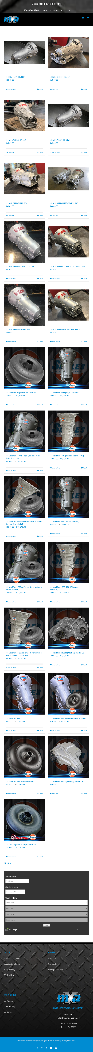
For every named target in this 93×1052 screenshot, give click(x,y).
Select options (11, 89)
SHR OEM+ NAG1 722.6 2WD (16, 77)
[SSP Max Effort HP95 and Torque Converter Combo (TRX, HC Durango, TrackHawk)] (24, 628)
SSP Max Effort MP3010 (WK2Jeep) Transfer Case (67, 652)
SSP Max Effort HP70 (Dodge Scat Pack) (64, 392)
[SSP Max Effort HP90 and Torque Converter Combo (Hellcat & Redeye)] (24, 562)
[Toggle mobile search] (83, 18)
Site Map (58, 1040)
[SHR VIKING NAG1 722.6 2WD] (68, 115)
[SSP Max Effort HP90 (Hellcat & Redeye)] (68, 497)
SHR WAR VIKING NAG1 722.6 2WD (18, 329)
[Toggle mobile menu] (88, 18)
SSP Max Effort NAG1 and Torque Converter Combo (68, 718)
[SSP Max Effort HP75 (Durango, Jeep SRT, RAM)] (68, 431)
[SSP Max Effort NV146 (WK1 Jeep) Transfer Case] (68, 757)
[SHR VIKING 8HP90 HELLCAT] (68, 52)
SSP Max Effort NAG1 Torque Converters (20, 781)
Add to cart (54, 89)
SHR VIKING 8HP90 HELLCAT (60, 77)
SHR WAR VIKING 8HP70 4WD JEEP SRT (64, 203)
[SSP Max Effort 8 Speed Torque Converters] (24, 368)
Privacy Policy (9, 969)
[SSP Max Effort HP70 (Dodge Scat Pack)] (68, 368)
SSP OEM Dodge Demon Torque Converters (21, 844)
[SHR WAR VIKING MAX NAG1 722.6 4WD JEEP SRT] (68, 242)
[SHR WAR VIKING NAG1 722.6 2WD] (24, 305)
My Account (8, 1000)
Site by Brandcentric (69, 1040)
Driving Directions (55, 969)
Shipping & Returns (12, 963)
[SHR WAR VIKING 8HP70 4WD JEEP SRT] (68, 178)
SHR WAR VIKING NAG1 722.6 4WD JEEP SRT (65, 329)
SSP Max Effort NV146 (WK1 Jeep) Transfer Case (67, 781)
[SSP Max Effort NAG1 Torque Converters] (24, 757)
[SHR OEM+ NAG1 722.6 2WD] (24, 52)
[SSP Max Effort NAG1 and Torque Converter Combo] (68, 694)
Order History (9, 1006)
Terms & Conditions (12, 958)
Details (41, 89)
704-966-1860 (69, 1014)
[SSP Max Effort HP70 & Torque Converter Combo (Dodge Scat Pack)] (24, 431)
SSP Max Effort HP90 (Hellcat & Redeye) (64, 521)
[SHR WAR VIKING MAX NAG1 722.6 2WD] (24, 242)
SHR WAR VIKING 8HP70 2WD (16, 203)
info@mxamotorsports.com (69, 1017)
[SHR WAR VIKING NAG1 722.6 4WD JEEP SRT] (68, 305)
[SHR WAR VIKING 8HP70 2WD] (24, 178)
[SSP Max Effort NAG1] (24, 694)
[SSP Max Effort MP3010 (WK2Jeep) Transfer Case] (68, 628)
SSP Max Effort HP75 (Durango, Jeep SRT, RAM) (67, 455)
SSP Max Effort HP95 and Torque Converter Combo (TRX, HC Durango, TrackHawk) (24, 654)
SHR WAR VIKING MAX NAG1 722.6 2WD (20, 266)
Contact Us (52, 963)
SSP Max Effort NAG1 (13, 718)
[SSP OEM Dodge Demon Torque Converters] (24, 820)
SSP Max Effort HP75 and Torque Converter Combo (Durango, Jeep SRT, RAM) (24, 522)
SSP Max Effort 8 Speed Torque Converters (21, 392)
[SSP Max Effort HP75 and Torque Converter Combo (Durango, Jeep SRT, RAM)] (24, 497)
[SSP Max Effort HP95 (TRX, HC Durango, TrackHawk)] (68, 562)
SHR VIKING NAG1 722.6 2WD (60, 140)
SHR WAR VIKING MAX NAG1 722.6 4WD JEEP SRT (67, 266)
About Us (52, 958)
